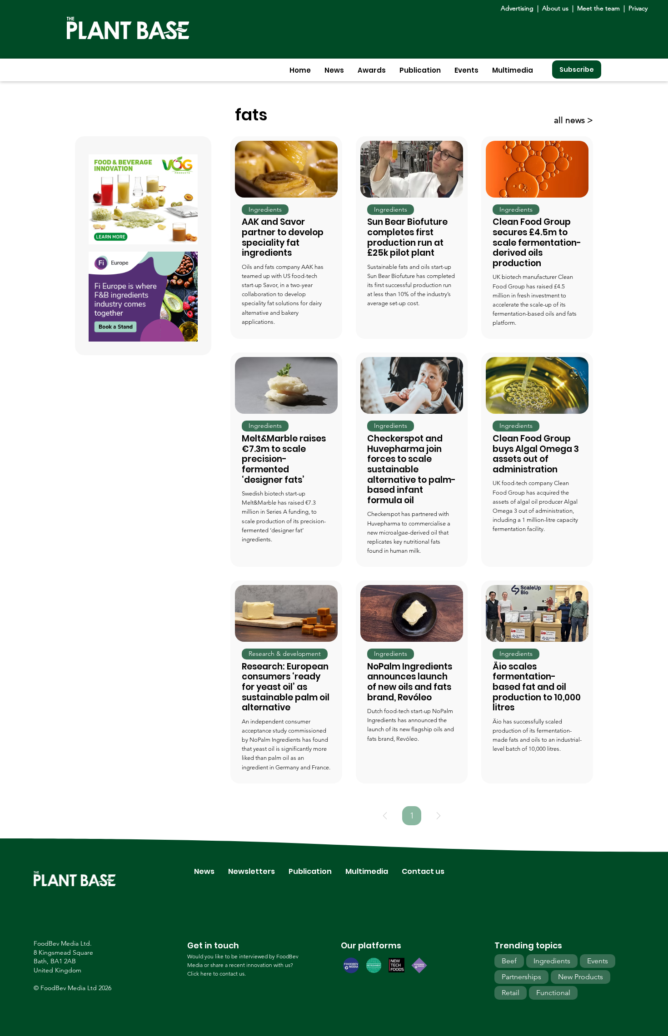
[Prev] (384, 815)
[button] (334, 70)
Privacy (638, 8)
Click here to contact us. (216, 973)
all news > (573, 120)
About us (556, 8)
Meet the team (598, 8)
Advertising (519, 8)
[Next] (438, 815)
